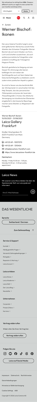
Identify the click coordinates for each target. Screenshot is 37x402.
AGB (16, 391)
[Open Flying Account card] (29, 17)
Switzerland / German (18, 222)
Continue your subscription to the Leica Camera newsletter (33, 191)
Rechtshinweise (26, 375)
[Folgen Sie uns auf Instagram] (5, 354)
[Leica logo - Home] (18, 17)
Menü (8, 18)
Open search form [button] (24, 17)
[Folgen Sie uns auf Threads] (27, 354)
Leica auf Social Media (18, 361)
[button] (33, 230)
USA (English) (7, 11)
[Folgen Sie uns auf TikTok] (21, 354)
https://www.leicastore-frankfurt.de (20, 152)
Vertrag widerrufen (14, 335)
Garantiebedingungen (9, 380)
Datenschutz (15, 375)
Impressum (5, 375)
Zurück (8, 25)
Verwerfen (32, 11)
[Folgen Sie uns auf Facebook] (16, 354)
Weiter (25, 11)
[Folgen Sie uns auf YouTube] (10, 354)
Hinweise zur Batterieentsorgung (13, 385)
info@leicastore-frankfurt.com (17, 149)
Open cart (33, 17)
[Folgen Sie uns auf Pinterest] (32, 354)
